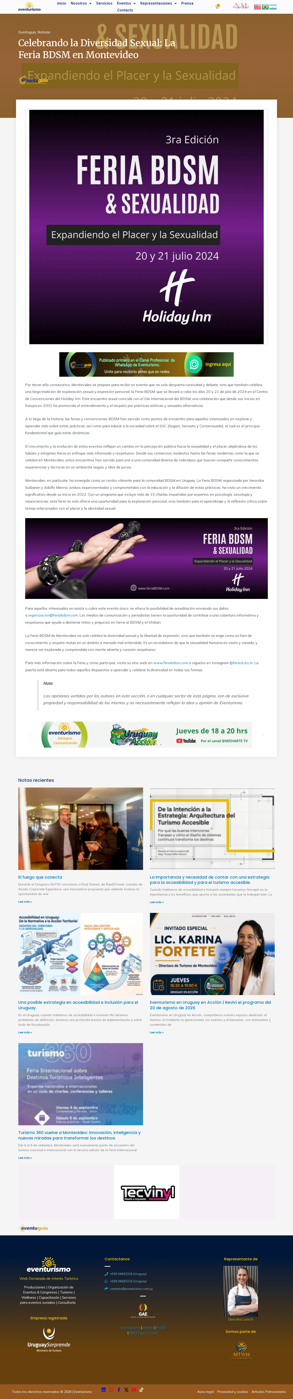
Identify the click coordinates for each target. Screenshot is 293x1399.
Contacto (125, 10)
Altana (148, 1327)
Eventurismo (130, 1327)
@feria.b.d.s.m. (241, 662)
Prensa (187, 3)
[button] (132, 744)
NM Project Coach (144, 1333)
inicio (61, 3)
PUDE (161, 1327)
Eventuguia (27, 32)
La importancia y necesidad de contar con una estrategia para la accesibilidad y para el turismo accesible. (209, 879)
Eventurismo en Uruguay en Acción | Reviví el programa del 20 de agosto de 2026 (210, 1004)
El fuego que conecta (40, 877)
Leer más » (25, 901)
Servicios (104, 3)
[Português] (265, 6)
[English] (258, 6)
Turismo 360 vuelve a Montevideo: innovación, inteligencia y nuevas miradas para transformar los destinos (79, 1135)
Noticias (44, 32)
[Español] (273, 6)
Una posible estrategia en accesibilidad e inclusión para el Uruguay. (78, 1004)
